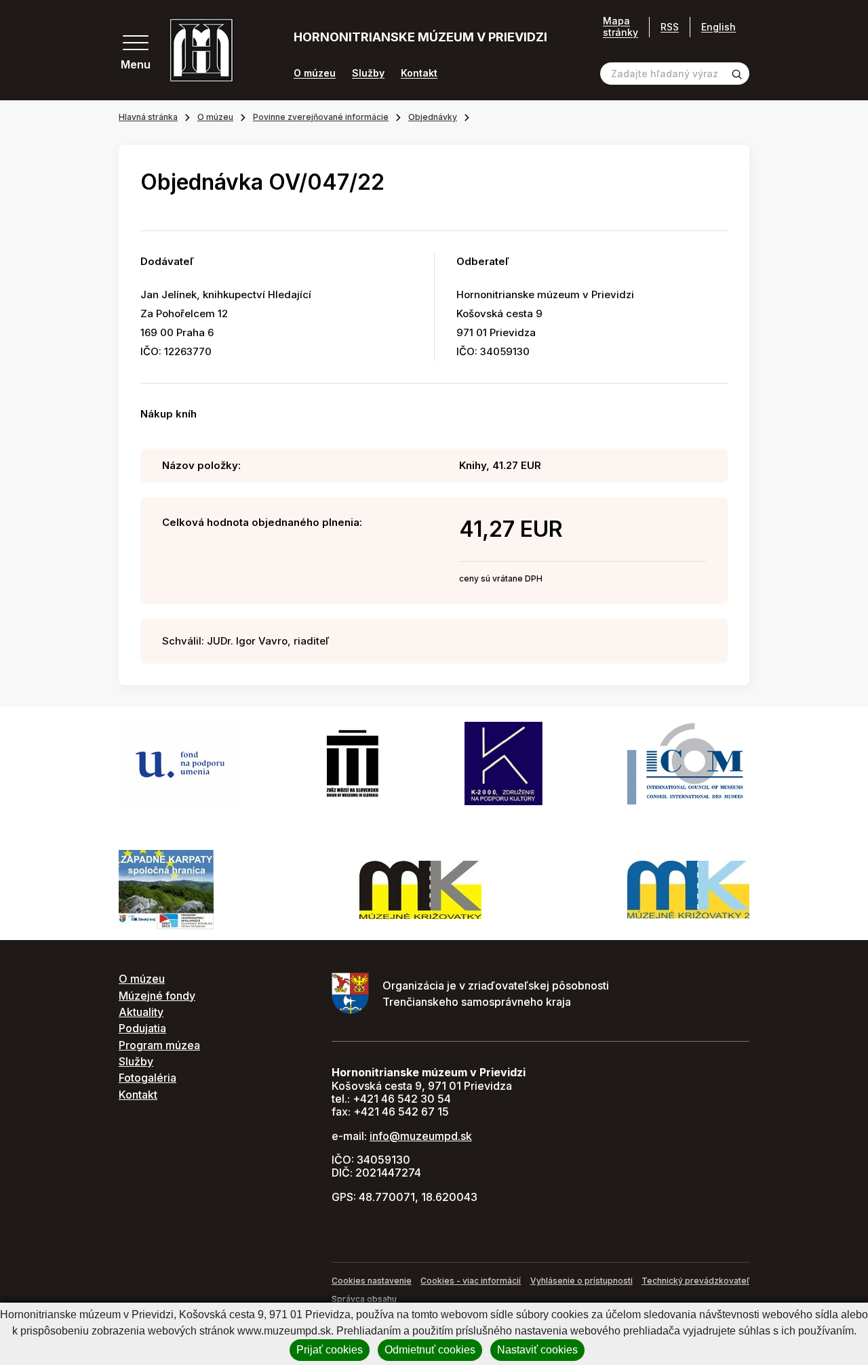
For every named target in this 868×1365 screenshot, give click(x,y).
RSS (669, 27)
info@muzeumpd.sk (421, 1136)
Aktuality (141, 1012)
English (718, 27)
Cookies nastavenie (372, 1281)
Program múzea (159, 1045)
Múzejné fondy (157, 995)
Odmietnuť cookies (429, 1350)
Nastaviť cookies (537, 1350)
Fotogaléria (147, 1077)
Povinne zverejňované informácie (321, 117)
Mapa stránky (620, 27)
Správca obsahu (364, 1299)
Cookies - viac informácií (470, 1281)
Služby (368, 73)
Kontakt (419, 73)
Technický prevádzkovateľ (695, 1281)
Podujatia (142, 1028)
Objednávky (432, 117)
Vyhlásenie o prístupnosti (581, 1281)
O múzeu (315, 73)
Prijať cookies (329, 1350)
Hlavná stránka (148, 117)
